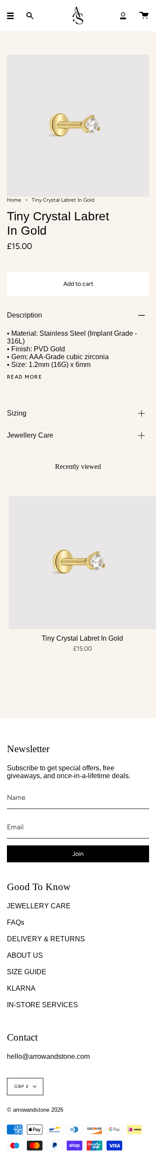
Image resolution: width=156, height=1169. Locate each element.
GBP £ (21, 1086)
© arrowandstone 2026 (35, 1110)
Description (24, 315)
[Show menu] (13, 15)
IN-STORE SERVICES (42, 1005)
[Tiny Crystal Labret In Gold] (82, 562)
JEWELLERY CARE (39, 906)
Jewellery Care (30, 435)
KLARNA (21, 988)
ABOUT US (25, 955)
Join (78, 854)
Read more (24, 377)
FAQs (15, 922)
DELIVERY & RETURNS (46, 939)
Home (14, 200)
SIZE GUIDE (26, 972)
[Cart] (144, 15)
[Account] (123, 15)
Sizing (16, 413)
